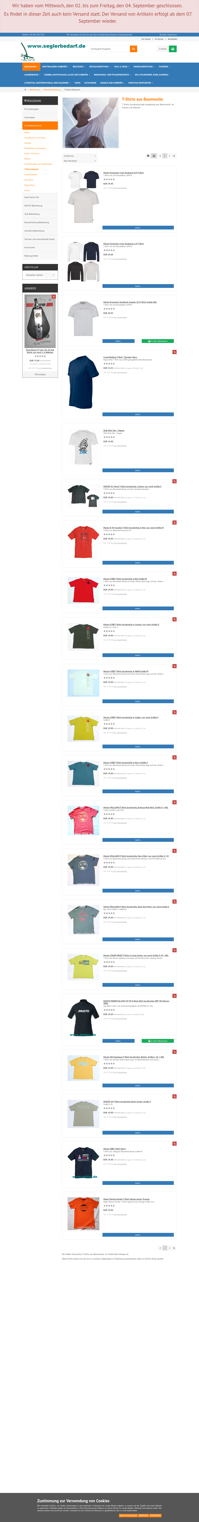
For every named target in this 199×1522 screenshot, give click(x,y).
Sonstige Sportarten (139, 82)
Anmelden (172, 39)
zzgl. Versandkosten (120, 188)
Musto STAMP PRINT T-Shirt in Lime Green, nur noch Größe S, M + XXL (136, 955)
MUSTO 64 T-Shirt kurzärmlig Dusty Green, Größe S (127, 1101)
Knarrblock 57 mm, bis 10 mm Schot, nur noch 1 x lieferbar (40, 351)
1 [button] (164, 156)
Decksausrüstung (99, 66)
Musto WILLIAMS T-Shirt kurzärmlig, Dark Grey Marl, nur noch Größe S (136, 906)
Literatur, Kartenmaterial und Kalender (46, 82)
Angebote (30, 288)
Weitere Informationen (128, 1516)
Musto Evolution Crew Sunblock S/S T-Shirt (123, 172)
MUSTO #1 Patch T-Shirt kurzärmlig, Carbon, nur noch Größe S (132, 486)
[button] (174, 155)
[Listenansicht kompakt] (154, 155)
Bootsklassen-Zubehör (54, 66)
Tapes (77, 82)
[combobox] (79, 155)
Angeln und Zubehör (111, 82)
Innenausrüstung (143, 66)
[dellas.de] (53, 51)
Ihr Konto (159, 39)
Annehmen (155, 1515)
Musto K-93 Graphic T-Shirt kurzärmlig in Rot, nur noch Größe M (133, 527)
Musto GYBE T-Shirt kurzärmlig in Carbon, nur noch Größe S (131, 624)
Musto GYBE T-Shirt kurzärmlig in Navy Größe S (125, 762)
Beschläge (78, 66)
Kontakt (163, 34)
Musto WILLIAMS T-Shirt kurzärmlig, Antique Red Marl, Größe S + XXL (135, 807)
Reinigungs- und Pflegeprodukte (111, 74)
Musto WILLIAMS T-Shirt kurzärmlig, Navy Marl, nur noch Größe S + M (136, 856)
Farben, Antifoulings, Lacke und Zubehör (66, 74)
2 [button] (169, 156)
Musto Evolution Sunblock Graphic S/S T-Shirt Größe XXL (130, 302)
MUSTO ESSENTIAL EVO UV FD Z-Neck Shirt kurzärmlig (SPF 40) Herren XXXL (136, 1002)
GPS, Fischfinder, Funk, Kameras (151, 74)
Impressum (172, 34)
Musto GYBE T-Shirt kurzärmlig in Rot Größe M (125, 578)
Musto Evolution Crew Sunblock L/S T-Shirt (123, 243)
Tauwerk (164, 66)
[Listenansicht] (148, 155)
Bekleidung (30, 66)
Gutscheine (90, 82)
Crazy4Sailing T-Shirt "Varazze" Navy (120, 357)
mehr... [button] (138, 227)
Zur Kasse (146, 39)
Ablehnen (143, 1515)
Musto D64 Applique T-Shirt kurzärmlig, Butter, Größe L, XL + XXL (133, 1057)
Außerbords (31, 74)
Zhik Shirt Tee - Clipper (113, 430)
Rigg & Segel (121, 66)
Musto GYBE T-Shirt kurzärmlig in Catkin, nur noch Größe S (130, 717)
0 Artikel (163, 48)
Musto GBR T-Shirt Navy (114, 1148)
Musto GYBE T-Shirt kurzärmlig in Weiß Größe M (125, 671)
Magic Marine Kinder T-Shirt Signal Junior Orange (126, 1199)
